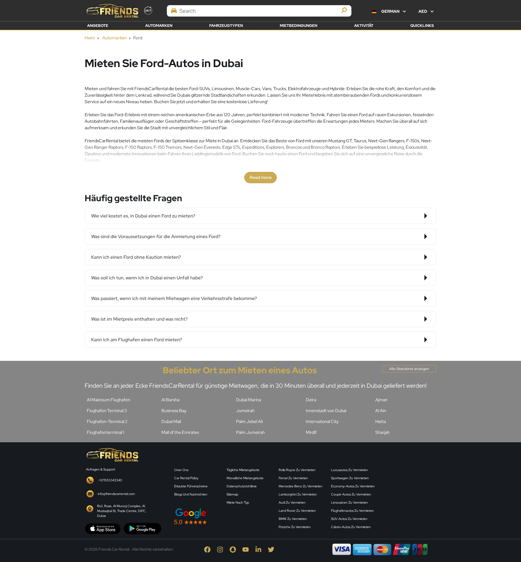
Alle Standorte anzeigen (409, 368)
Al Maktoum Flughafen (108, 400)
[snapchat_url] (236, 549)
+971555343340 (110, 480)
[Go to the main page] (112, 10)
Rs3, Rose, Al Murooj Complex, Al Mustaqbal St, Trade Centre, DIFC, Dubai (121, 511)
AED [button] (423, 11)
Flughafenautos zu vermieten (352, 511)
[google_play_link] (142, 528)
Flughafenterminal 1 (105, 432)
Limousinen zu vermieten (349, 502)
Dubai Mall (171, 421)
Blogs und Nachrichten (190, 494)
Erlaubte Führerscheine (191, 486)
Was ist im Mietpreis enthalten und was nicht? (139, 319)
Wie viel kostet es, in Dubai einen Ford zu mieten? (143, 216)
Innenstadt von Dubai (326, 410)
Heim (90, 38)
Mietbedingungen (298, 25)
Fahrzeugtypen (226, 25)
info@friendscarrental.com (116, 494)
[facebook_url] (210, 549)
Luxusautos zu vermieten (349, 470)
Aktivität (363, 25)
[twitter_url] (274, 549)
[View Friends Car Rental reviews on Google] (223, 516)
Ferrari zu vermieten (293, 478)
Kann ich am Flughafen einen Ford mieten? (136, 340)
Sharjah (382, 432)
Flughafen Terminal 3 (107, 410)
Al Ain (380, 410)
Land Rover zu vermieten (297, 511)
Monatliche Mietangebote (245, 478)
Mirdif (311, 432)
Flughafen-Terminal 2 (107, 421)
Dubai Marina (248, 400)
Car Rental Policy (186, 478)
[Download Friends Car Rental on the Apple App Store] (103, 528)
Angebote (97, 25)
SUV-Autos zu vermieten (349, 519)
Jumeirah (245, 410)
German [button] (390, 11)
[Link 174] (112, 454)
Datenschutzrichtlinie (242, 486)
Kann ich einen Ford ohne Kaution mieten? (136, 257)
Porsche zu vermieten (295, 527)
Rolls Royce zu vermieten (297, 470)
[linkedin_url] (261, 549)
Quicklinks (422, 25)
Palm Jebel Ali (249, 421)
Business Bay (173, 410)
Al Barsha (170, 400)
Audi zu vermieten (292, 502)
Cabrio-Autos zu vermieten (351, 527)
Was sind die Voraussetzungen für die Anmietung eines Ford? (156, 236)
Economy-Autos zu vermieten (353, 486)
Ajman (381, 400)
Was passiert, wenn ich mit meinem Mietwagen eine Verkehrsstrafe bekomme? (174, 298)
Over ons (181, 470)
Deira (311, 400)
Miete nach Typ (238, 502)
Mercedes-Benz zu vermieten (300, 486)
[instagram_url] (223, 549)
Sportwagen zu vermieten (350, 478)
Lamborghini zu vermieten (298, 494)
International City (322, 421)
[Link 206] (409, 489)
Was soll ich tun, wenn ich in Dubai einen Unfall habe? (147, 278)
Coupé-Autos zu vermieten (351, 494)
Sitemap (232, 494)
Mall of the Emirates (180, 432)
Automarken (158, 25)
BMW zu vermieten (293, 519)
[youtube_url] (248, 549)
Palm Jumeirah (250, 432)
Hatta (380, 421)
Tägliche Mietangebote (243, 470)
